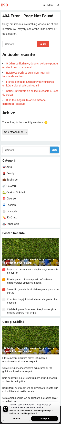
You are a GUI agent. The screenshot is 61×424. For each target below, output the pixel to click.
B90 (4, 5)
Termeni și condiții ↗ (43, 410)
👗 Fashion (9, 205)
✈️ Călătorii (9, 186)
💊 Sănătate (9, 217)
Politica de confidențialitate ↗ (23, 413)
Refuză (16, 418)
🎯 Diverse (9, 198)
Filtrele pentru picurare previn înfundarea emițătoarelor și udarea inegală (29, 281)
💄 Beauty (8, 173)
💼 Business (10, 179)
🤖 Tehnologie (10, 224)
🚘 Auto (7, 167)
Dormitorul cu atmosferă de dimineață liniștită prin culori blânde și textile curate (30, 389)
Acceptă (44, 418)
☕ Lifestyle (9, 211)
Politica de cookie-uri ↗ (20, 410)
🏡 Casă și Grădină (13, 192)
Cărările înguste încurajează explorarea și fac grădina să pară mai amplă (32, 311)
